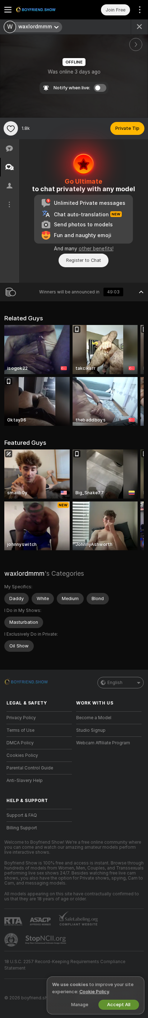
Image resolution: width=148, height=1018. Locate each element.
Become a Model (93, 717)
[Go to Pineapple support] (11, 940)
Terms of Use (20, 730)
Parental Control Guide (29, 767)
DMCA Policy (20, 742)
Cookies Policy (22, 755)
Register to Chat (83, 260)
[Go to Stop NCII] (46, 939)
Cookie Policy (94, 991)
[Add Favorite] (11, 128)
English (114, 682)
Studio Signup (91, 730)
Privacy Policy (21, 717)
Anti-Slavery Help (24, 780)
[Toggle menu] (8, 9)
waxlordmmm (24, 573)
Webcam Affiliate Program (103, 742)
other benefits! (96, 248)
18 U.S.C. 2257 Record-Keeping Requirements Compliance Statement (64, 965)
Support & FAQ (21, 815)
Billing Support (21, 827)
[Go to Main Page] (45, 9)
